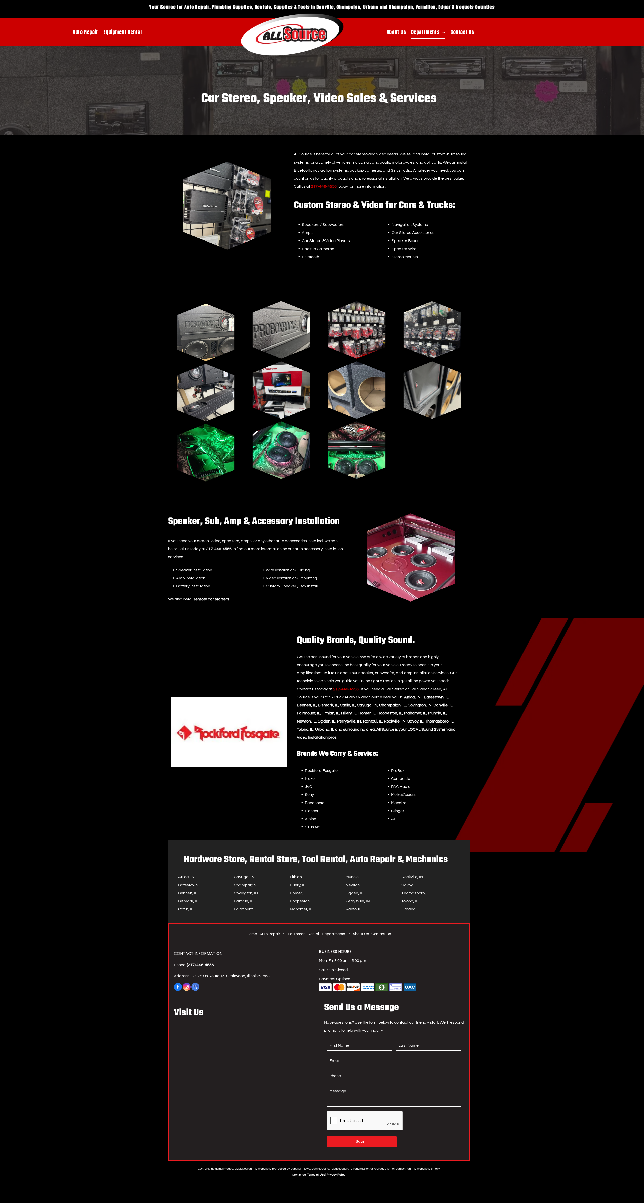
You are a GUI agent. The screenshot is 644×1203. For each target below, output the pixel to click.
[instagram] (187, 987)
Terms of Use (316, 1174)
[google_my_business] (195, 987)
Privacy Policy (336, 1174)
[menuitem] (85, 32)
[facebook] (178, 987)
